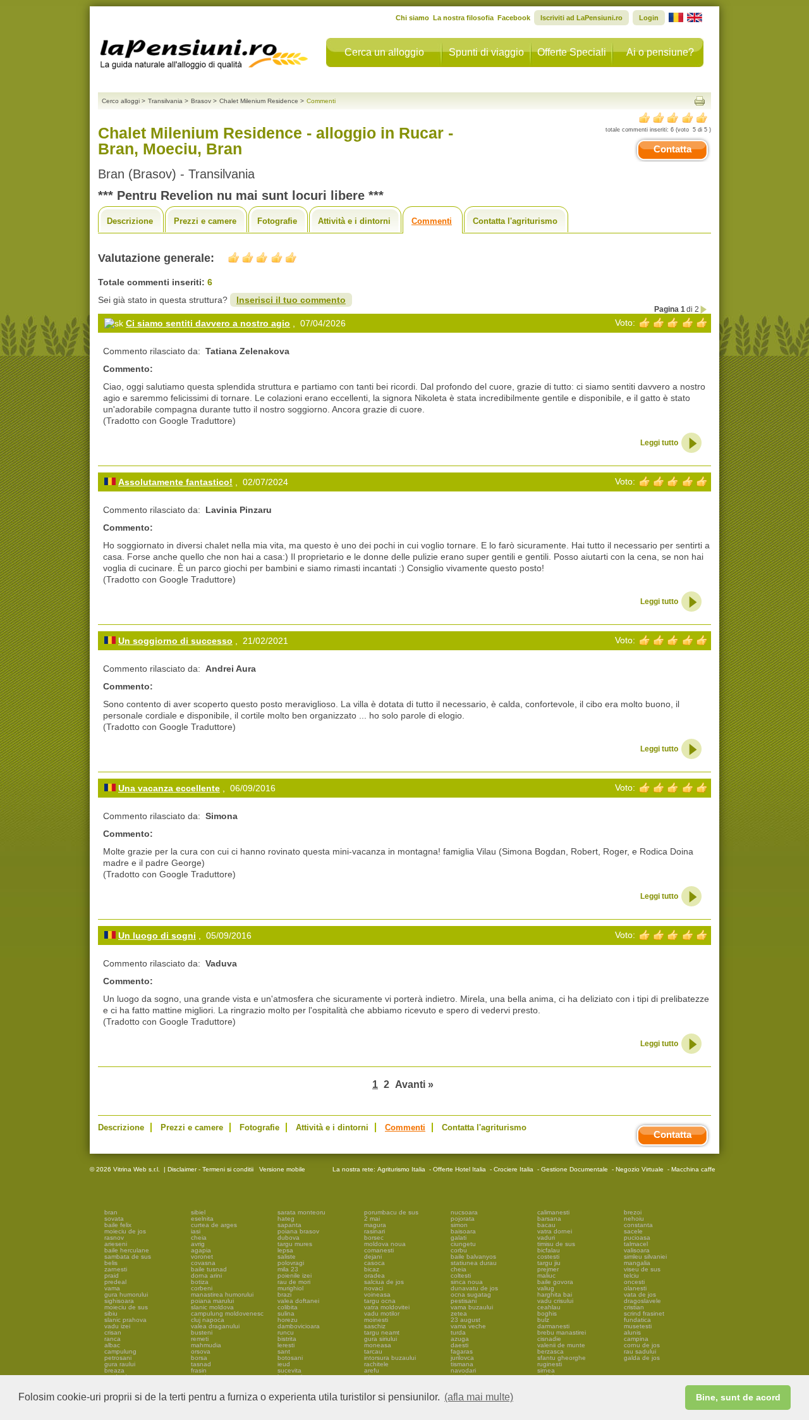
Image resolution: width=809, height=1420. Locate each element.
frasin (199, 1370)
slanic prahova (125, 1319)
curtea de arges (214, 1224)
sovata (114, 1218)
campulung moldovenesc (227, 1313)
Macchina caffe (693, 1169)
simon (459, 1224)
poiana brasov (298, 1231)
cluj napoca (207, 1319)
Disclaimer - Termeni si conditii (210, 1169)
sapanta (289, 1224)
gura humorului (126, 1294)
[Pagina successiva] (704, 310)
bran (111, 1212)
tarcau (373, 1351)
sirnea (546, 1370)
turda (458, 1332)
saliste (286, 1256)
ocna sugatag (471, 1294)
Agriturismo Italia (401, 1169)
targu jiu (549, 1262)
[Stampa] (700, 101)
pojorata (463, 1218)
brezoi (633, 1212)
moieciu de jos (125, 1231)
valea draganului (215, 1326)
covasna (203, 1262)
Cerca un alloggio (384, 52)
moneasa (377, 1345)
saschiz (375, 1326)
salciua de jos (384, 1281)
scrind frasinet (644, 1313)
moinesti (376, 1319)
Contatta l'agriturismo (515, 221)
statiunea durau (474, 1262)
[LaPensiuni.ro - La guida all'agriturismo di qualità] (204, 50)
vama (112, 1288)
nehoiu (634, 1218)
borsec (374, 1237)
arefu (371, 1370)
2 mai (372, 1218)
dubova (288, 1237)
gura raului (119, 1364)
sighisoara (119, 1300)
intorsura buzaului (390, 1357)
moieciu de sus (126, 1307)
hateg (286, 1218)
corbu (459, 1250)
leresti (286, 1345)
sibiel (198, 1212)
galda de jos (642, 1357)
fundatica (637, 1319)
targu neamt (381, 1332)
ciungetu (463, 1243)
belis (111, 1262)
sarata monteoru (301, 1212)
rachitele (376, 1364)
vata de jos (640, 1294)
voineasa (377, 1294)
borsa (199, 1357)
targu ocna (380, 1300)
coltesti (461, 1275)
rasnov (114, 1237)
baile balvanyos (473, 1256)
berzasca (550, 1351)
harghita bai (554, 1294)
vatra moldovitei (387, 1307)
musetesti (638, 1326)
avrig (198, 1243)
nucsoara (464, 1212)
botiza (200, 1281)
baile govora (555, 1281)
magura (375, 1224)
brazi (284, 1294)
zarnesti (115, 1269)
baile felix (117, 1224)
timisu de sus (556, 1243)
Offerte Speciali (571, 52)
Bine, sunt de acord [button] (738, 1397)
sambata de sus (127, 1256)
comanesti (379, 1250)
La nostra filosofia (463, 18)
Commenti (431, 221)
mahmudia (206, 1345)
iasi (195, 1231)
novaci (373, 1288)
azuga (460, 1338)
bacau (546, 1224)
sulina (286, 1313)
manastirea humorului (222, 1294)
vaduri (546, 1237)
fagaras (462, 1351)
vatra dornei (554, 1231)
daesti (459, 1345)
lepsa (285, 1250)
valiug (545, 1288)
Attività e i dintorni (354, 221)
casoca (374, 1262)
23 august (465, 1319)
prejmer (548, 1269)
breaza (114, 1370)
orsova (200, 1351)
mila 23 (287, 1269)
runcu (285, 1332)
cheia (199, 1237)
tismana (462, 1364)
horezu (287, 1319)
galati (458, 1237)
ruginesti (549, 1364)
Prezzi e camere (205, 221)
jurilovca (462, 1357)
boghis (547, 1313)
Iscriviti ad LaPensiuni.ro (581, 18)
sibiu (111, 1313)
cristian (634, 1307)
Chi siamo (412, 18)
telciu (631, 1275)
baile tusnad (209, 1269)
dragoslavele (642, 1300)
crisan (112, 1332)
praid (111, 1275)
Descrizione (130, 221)
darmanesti (553, 1326)
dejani (373, 1256)
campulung (120, 1351)
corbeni (201, 1288)
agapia (201, 1250)
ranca (112, 1338)
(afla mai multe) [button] (478, 1397)
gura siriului (380, 1338)
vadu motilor (381, 1313)
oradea (374, 1275)
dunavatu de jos (474, 1288)
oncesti (634, 1281)
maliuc (546, 1275)
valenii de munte (561, 1345)
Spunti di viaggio (486, 52)
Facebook (513, 18)
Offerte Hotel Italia (459, 1169)
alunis (632, 1332)
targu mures (294, 1243)
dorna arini (206, 1275)
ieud (283, 1364)
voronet (202, 1256)
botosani (290, 1357)
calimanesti (553, 1212)
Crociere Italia (513, 1169)
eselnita (202, 1218)
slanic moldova (212, 1307)
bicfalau (548, 1250)
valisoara (637, 1250)
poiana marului (212, 1300)
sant (283, 1351)
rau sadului (640, 1351)
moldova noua (385, 1243)
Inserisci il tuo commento (291, 300)
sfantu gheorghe (561, 1357)
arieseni (115, 1243)
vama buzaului (472, 1307)
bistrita (286, 1338)
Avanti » (414, 1084)
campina (636, 1338)
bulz (543, 1319)
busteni (201, 1332)
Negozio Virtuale (640, 1169)
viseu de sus (642, 1269)
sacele (633, 1231)
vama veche (468, 1326)
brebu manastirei (561, 1332)
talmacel (636, 1243)
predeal (115, 1281)
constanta (638, 1224)
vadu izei (117, 1326)
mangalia (637, 1262)
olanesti (635, 1288)
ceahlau (549, 1307)
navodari (463, 1370)
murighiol (290, 1288)
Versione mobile (281, 1169)
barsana (549, 1218)
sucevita (289, 1370)
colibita (287, 1307)
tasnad (201, 1364)
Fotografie (277, 221)
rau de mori (293, 1281)
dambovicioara (298, 1326)
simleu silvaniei (645, 1256)
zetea (459, 1313)
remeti (200, 1338)
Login (649, 18)
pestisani (464, 1300)
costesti (548, 1256)
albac (112, 1345)
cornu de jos (642, 1345)
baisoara (463, 1231)
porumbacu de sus (391, 1212)
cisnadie (549, 1338)
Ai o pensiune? (660, 52)
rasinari (374, 1231)
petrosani (117, 1357)
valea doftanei (298, 1300)
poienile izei (294, 1275)
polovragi (290, 1262)
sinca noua (467, 1281)
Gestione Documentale (574, 1169)
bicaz (371, 1269)
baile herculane (126, 1250)
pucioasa (637, 1237)
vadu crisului (555, 1300)
